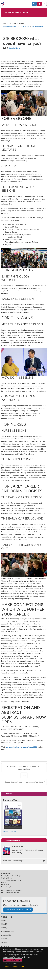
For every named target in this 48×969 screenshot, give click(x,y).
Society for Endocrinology (10, 876)
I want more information (14, 966)
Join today (18, 909)
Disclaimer (5, 939)
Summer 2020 (23, 26)
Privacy (4, 928)
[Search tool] (34, 4)
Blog (3, 924)
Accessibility (6, 935)
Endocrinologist (9, 26)
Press (3, 920)
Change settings (10, 963)
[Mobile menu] (44, 4)
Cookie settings (7, 931)
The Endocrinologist (15, 12)
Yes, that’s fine (12, 960)
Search (4, 943)
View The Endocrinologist (13, 861)
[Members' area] (39, 4)
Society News (37, 26)
